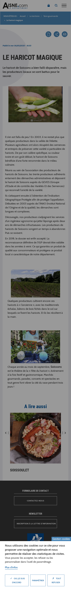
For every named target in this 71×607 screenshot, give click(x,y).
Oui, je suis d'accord (17, 580)
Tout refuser (56, 580)
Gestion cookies (61, 538)
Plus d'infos (11, 567)
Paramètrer (38, 580)
